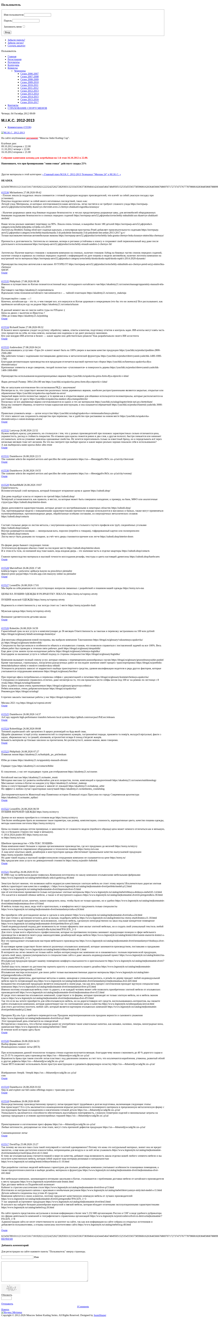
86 (208, 186)
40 (90, 186)
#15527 (5, 585)
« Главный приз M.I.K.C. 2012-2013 (62, 174)
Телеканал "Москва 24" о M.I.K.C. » (101, 174)
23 (47, 186)
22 (44, 186)
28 (59, 186)
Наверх (5, 1309)
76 (182, 186)
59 (139, 186)
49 (113, 186)
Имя (36, 1257)
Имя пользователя (13, 14)
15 (26, 186)
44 (100, 186)
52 (121, 186)
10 (14, 186)
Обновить (6, 1295)
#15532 (5, 430)
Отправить (7, 1303)
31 (67, 186)
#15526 (5, 628)
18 (34, 186)
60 (141, 186)
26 (54, 186)
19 (36, 186)
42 (95, 186)
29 (62, 186)
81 (195, 186)
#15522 (5, 809)
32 (70, 186)
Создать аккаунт (16, 45)
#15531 (5, 456)
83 (200, 186)
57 (133, 186)
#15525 (5, 714)
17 (31, 186)
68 (162, 186)
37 (82, 186)
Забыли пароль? (16, 40)
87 (210, 186)
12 (19, 186)
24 (49, 186)
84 (202, 186)
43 (98, 186)
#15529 (5, 485)
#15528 (5, 568)
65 (154, 186)
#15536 (5, 192)
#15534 (5, 327)
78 (187, 186)
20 (39, 186)
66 (156, 186)
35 (77, 186)
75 (179, 186)
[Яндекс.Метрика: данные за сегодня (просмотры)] (11, 1312)
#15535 (5, 281)
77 (185, 186)
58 (136, 186)
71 (169, 186)
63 (149, 186)
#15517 (5, 1144)
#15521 (5, 872)
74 (177, 186)
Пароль (8, 20)
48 (110, 186)
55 (128, 186)
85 (205, 186)
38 (85, 186)
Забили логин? (16, 42)
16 (29, 186)
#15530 (5, 470)
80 (192, 186)
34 (75, 186)
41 (93, 186)
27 (57, 186)
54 (126, 186)
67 (159, 186)
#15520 (5, 1041)
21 (42, 186)
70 (167, 186)
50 (116, 186)
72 (172, 186)
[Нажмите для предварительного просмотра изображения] (13, 132)
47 (108, 186)
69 (164, 186)
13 (21, 186)
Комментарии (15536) (19, 127)
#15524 (5, 728)
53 (123, 186)
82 (197, 186)
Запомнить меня (13, 26)
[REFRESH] (12, 180)
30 (65, 186)
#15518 (5, 1101)
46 (105, 186)
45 (103, 186)
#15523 (5, 751)
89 (215, 186)
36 (80, 186)
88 (213, 186)
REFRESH (7, 1239)
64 (151, 186)
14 (24, 186)
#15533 (5, 347)
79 (190, 186)
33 (72, 186)
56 (131, 186)
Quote (4, 272)
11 (16, 186)
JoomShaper (100, 1315)
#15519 (5, 1087)
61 (144, 186)
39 (87, 186)
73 (174, 186)
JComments (83, 1306)
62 (146, 186)
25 (52, 186)
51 (118, 186)
